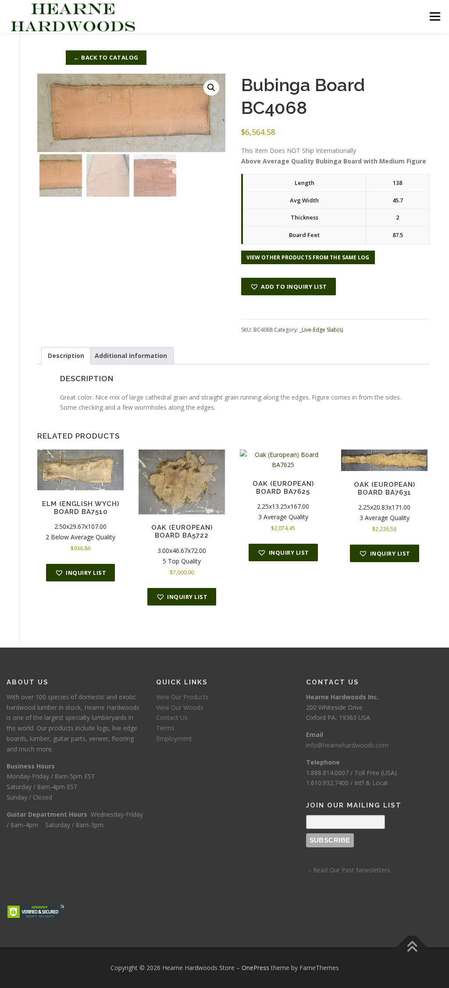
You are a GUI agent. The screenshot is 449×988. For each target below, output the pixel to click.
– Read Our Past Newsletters (348, 870)
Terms (165, 728)
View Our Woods (179, 707)
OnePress (255, 967)
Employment (174, 738)
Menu (434, 16)
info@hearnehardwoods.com (347, 745)
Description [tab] (66, 355)
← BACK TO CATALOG (106, 57)
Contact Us (172, 717)
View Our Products (182, 697)
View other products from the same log (308, 257)
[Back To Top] (412, 947)
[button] (211, 88)
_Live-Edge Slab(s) (321, 329)
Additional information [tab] (131, 355)
